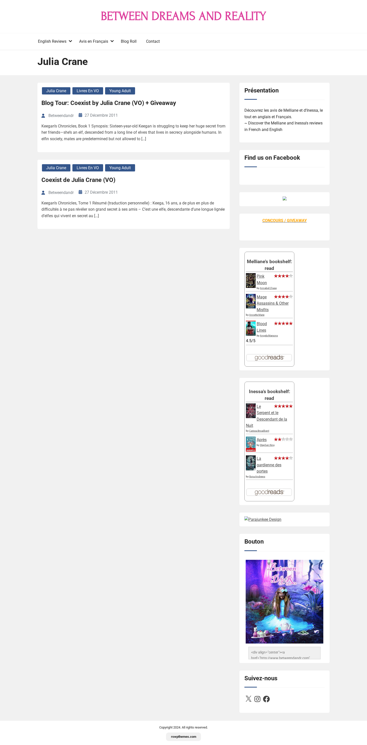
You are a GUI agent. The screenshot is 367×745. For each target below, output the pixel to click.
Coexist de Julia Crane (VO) (78, 179)
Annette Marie (256, 314)
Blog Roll (129, 41)
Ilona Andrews (257, 476)
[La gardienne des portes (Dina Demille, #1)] (251, 469)
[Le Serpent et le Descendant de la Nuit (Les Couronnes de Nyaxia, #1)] (251, 416)
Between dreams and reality (183, 16)
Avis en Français (93, 41)
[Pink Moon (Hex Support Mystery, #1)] (251, 286)
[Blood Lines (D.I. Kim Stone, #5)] (251, 334)
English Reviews (52, 41)
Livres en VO (88, 90)
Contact (153, 41)
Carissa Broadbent (259, 430)
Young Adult (120, 90)
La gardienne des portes (269, 465)
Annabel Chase (268, 288)
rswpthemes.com (183, 737)
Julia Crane (56, 90)
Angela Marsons (269, 335)
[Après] (251, 451)
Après (262, 439)
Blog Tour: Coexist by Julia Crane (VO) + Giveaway (108, 102)
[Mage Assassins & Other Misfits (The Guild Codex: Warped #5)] (251, 307)
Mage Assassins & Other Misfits (273, 303)
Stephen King (267, 445)
